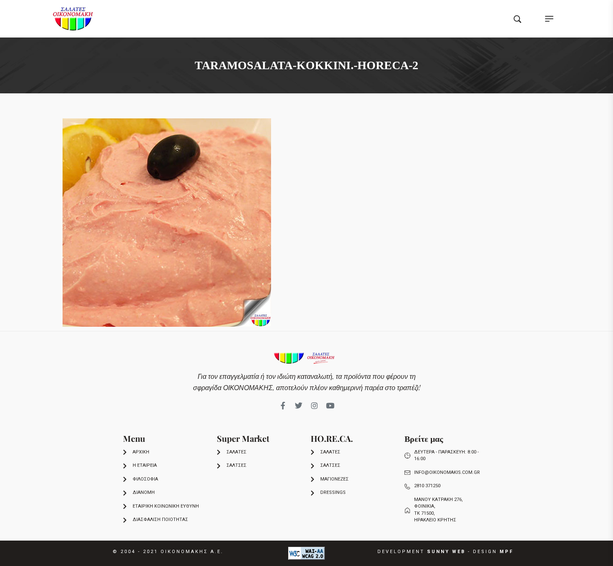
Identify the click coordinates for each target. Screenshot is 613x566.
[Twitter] (298, 405)
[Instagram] (314, 405)
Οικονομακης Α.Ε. (192, 551)
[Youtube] (330, 405)
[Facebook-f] (282, 405)
